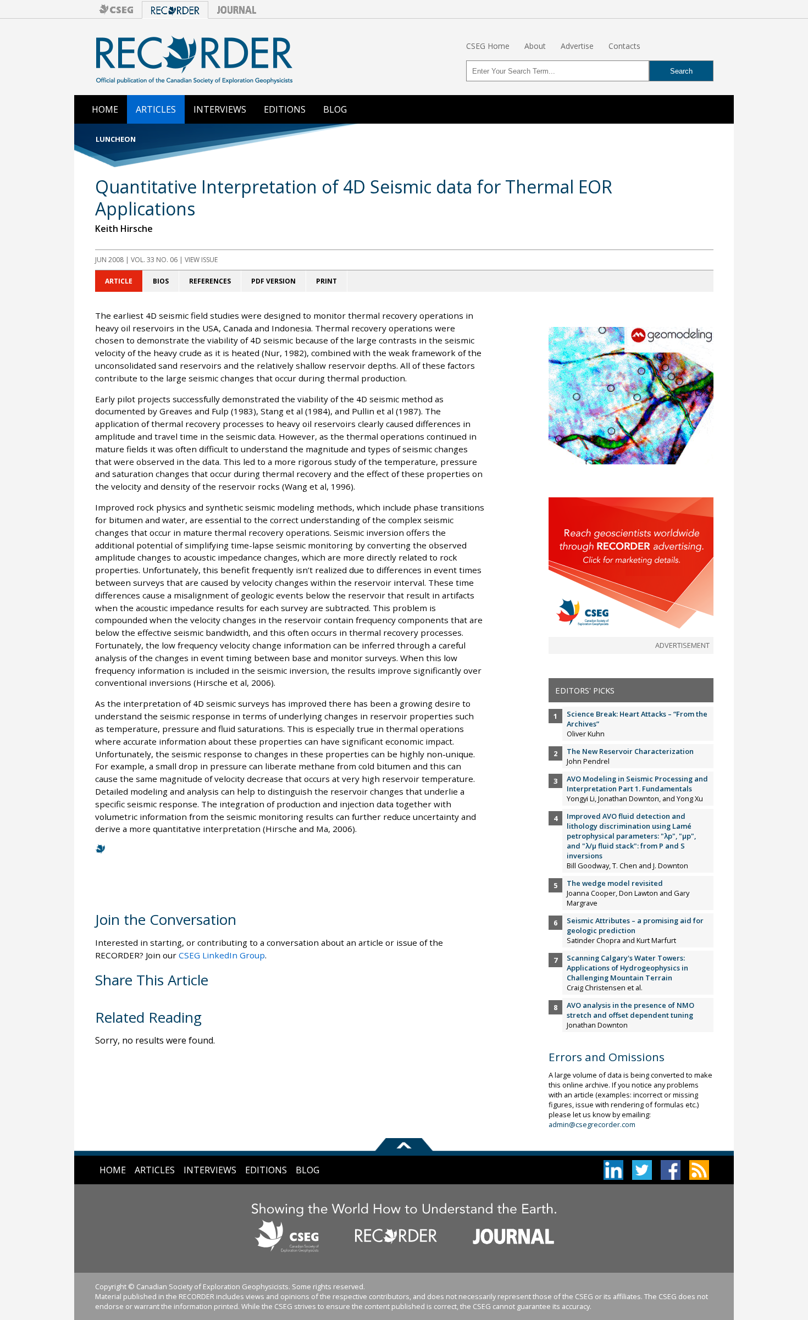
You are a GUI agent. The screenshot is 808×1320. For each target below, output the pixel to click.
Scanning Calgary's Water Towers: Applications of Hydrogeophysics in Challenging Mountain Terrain (627, 968)
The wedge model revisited (615, 883)
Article (118, 281)
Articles (156, 109)
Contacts (624, 46)
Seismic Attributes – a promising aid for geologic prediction (635, 925)
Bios (161, 281)
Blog (335, 109)
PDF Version (273, 281)
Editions (285, 109)
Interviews (219, 109)
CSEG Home (488, 46)
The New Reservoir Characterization (630, 751)
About (535, 46)
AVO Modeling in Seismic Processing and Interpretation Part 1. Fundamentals (637, 784)
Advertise (577, 46)
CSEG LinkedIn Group (222, 955)
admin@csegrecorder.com (592, 1124)
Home (105, 109)
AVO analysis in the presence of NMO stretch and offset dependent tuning (630, 1010)
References (210, 281)
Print (326, 281)
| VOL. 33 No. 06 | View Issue (156, 259)
